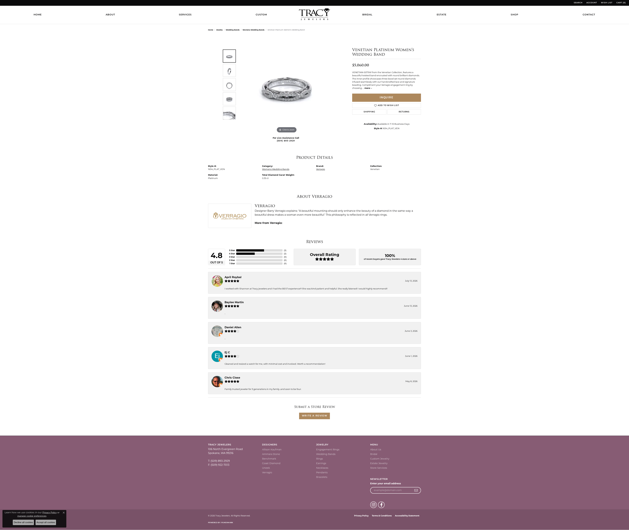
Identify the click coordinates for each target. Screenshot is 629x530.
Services (185, 15)
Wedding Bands (232, 30)
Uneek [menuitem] (266, 467)
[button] (577, 3)
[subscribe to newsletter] (416, 490)
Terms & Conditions (382, 515)
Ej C (227, 352)
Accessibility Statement (407, 515)
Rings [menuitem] (319, 458)
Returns (404, 112)
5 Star (232, 250)
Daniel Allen (233, 327)
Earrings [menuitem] (321, 463)
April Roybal (233, 277)
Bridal (367, 15)
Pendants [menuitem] (322, 472)
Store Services (378, 467)
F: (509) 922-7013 (218, 464)
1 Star (232, 263)
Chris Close (232, 377)
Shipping (369, 112)
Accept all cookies (46, 522)
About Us (375, 449)
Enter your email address (385, 483)
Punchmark (227, 523)
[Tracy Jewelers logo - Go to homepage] (314, 14)
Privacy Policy (361, 515)
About (110, 15)
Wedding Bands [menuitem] (325, 454)
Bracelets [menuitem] (321, 477)
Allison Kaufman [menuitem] (272, 449)
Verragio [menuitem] (267, 472)
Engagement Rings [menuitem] (327, 449)
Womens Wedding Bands (253, 30)
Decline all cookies (23, 522)
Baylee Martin (234, 302)
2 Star (232, 260)
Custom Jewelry (379, 458)
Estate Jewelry (379, 463)
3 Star (232, 257)
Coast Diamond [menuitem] (271, 463)
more (367, 88)
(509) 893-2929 (286, 141)
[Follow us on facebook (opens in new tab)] (381, 504)
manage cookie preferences (31, 516)
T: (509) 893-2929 (219, 460)
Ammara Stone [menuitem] (271, 454)
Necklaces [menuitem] (322, 467)
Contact (589, 15)
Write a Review (314, 416)
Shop (514, 15)
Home (38, 15)
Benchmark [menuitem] (269, 458)
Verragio (320, 169)
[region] (287, 84)
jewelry (219, 30)
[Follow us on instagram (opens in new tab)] (373, 504)
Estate (441, 15)
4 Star (232, 253)
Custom (261, 15)
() (285, 250)
